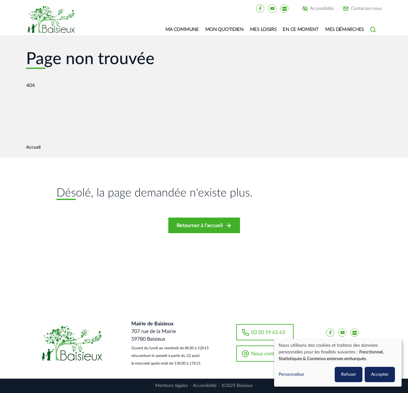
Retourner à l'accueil (200, 225)
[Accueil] (53, 23)
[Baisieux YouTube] (272, 8)
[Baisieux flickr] (284, 8)
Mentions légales (171, 385)
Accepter (380, 374)
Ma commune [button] (182, 29)
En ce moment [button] (300, 29)
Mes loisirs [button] (263, 29)
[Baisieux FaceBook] (260, 8)
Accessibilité (322, 8)
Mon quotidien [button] (224, 29)
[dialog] (338, 363)
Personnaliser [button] (291, 374)
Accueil (33, 147)
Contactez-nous (366, 8)
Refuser (348, 374)
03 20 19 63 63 (268, 332)
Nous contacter (268, 353)
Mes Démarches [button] (344, 29)
